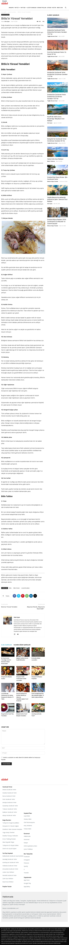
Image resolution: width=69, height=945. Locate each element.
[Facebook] (14, 596)
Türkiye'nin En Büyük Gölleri (11, 845)
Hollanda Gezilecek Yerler (10, 866)
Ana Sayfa (3, 12)
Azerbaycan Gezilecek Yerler (11, 862)
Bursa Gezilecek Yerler (9, 796)
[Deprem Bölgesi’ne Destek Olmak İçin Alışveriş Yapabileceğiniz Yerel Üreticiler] (23, 687)
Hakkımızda (27, 836)
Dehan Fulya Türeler (52, 181)
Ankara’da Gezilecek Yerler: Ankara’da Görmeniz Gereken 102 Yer (57, 32)
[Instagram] (15, 634)
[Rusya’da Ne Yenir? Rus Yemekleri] (7, 707)
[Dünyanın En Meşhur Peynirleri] (38, 670)
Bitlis (10, 588)
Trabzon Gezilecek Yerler (10, 809)
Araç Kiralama (28, 825)
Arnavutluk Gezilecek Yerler (10, 869)
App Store (27, 880)
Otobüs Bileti (27, 819)
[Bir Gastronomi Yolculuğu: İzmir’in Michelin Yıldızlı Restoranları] (7, 652)
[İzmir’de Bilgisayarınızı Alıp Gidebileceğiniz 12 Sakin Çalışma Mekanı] (38, 687)
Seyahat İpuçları (41, 7)
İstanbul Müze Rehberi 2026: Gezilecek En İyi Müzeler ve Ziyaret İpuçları (56, 221)
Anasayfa (11, 7)
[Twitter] (18, 596)
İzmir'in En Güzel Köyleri (9, 848)
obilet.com (60, 7)
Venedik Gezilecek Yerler (10, 875)
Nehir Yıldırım (51, 161)
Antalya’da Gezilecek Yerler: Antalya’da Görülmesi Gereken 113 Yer (57, 74)
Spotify (26, 866)
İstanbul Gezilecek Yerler (10, 793)
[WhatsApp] (27, 596)
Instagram (27, 860)
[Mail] (18, 634)
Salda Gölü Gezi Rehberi (55, 159)
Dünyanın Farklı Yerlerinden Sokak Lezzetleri (21, 678)
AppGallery (27, 886)
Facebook (27, 856)
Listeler (49, 7)
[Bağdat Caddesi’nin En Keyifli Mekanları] (23, 652)
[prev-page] (21, 719)
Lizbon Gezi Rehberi (8, 872)
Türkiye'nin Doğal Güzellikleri (11, 823)
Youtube (26, 873)
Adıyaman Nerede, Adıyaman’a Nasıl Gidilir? (36, 608)
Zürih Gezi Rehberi (8, 878)
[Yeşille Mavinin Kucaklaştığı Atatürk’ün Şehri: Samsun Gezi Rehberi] (57, 190)
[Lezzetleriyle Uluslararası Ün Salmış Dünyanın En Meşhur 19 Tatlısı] (7, 687)
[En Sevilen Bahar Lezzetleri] (38, 652)
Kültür (54, 7)
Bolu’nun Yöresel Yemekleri (9, 607)
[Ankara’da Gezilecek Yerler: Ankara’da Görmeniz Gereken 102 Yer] (57, 23)
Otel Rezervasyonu (29, 822)
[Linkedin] (31, 596)
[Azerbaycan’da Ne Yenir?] (38, 707)
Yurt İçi (16, 7)
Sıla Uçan (7, 21)
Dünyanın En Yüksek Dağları (11, 826)
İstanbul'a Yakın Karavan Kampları (12, 829)
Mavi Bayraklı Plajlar (8, 842)
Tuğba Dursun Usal (52, 36)
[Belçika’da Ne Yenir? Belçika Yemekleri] (23, 707)
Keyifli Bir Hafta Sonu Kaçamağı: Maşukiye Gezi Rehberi (55, 119)
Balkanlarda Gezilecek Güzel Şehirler (13, 856)
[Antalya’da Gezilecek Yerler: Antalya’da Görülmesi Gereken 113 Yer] (57, 65)
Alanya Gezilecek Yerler (9, 815)
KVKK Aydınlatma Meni (30, 846)
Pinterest (26, 863)
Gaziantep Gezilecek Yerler (10, 806)
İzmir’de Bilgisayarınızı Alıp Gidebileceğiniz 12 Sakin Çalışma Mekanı (38, 695)
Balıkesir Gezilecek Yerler (10, 812)
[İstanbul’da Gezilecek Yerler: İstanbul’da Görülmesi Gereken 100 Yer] (57, 87)
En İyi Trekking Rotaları (9, 839)
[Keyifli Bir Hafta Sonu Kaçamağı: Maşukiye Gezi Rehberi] (57, 109)
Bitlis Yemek (16, 588)
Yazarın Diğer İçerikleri (21, 645)
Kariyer (26, 843)
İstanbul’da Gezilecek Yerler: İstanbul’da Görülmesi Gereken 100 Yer (56, 96)
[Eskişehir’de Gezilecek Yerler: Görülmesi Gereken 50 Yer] (57, 132)
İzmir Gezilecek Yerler (9, 799)
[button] (65, 8)
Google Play (27, 883)
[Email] (35, 596)
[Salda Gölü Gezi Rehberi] (57, 152)
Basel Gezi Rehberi (8, 882)
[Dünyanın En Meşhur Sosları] (7, 670)
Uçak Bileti (27, 816)
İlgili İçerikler (6, 645)
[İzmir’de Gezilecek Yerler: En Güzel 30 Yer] (57, 45)
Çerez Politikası (28, 849)
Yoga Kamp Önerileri (8, 832)
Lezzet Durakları (31, 7)
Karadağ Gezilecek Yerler (10, 859)
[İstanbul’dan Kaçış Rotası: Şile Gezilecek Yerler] (57, 170)
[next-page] (24, 719)
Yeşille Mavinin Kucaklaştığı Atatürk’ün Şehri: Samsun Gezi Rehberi (57, 199)
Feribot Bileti (27, 829)
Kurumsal (26, 839)
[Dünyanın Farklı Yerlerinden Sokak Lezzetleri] (23, 670)
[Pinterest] (23, 596)
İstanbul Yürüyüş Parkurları (10, 836)
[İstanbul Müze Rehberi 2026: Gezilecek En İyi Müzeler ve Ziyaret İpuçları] (57, 212)
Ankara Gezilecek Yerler (9, 789)
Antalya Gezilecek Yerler (9, 802)
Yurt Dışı (22, 7)
